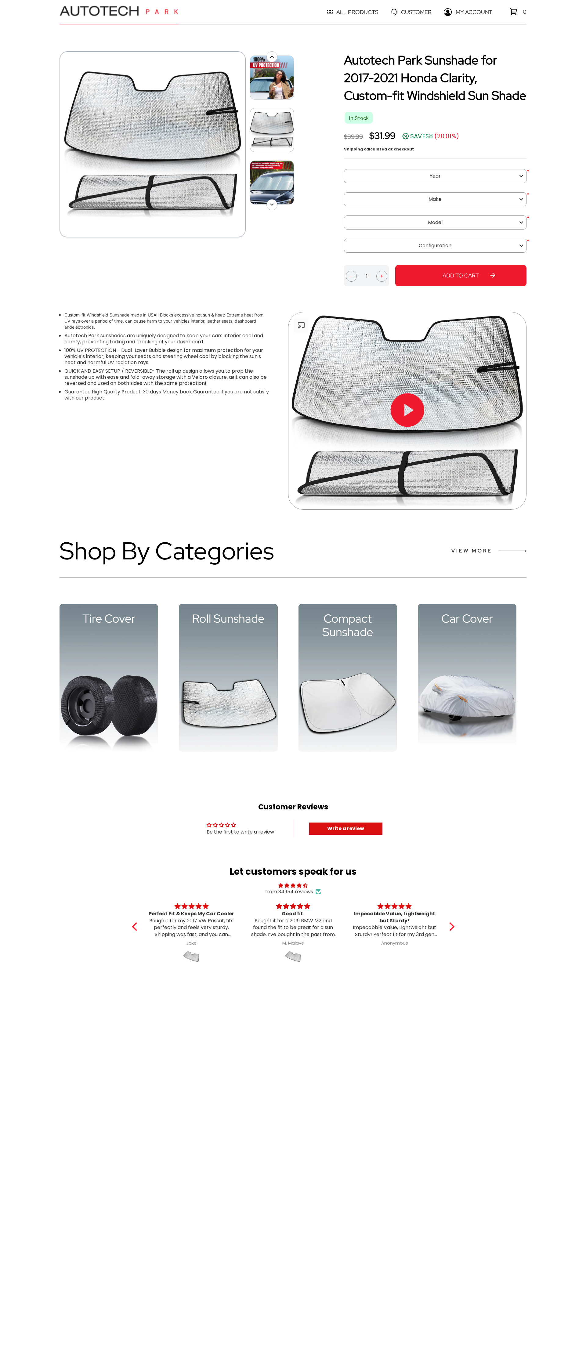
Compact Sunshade (347, 625)
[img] (293, 885)
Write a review (345, 828)
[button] (136, 926)
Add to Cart (461, 275)
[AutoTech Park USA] (119, 12)
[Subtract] (351, 275)
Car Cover (467, 618)
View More (471, 551)
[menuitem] (513, 11)
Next (248, 144)
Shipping (353, 149)
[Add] (381, 275)
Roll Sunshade (228, 618)
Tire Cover (108, 618)
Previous (56, 144)
